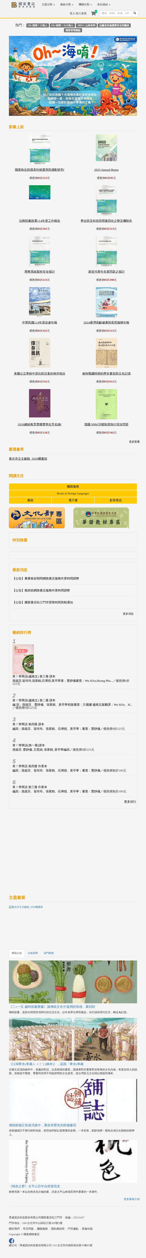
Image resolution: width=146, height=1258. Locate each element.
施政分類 (66, 4)
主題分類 (47, 4)
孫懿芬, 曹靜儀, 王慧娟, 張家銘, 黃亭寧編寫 (41, 722)
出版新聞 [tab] (33, 925)
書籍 (30, 473)
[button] (18, 64)
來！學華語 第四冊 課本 (28, 697)
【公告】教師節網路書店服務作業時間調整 (41, 563)
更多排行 (130, 774)
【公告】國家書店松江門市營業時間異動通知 (42, 575)
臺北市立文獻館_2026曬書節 (28, 431)
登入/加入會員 (78, 13)
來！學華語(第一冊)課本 (28, 718)
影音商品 (116, 473)
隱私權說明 (57, 1201)
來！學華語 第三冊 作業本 (29, 760)
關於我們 (14, 1201)
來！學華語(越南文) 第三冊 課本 (33, 649)
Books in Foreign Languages (73, 466)
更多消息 (128, 586)
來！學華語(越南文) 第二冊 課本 (33, 673)
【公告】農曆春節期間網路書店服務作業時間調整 (45, 551)
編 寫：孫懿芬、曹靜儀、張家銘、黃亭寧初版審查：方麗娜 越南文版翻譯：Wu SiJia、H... (72, 677)
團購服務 (73, 459)
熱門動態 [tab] (49, 925)
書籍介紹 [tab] (17, 925)
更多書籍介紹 (132, 1172)
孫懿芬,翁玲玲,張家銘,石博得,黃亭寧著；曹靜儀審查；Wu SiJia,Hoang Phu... (62, 653)
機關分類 (84, 4)
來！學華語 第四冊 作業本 (29, 739)
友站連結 (103, 4)
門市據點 (73, 1201)
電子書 (73, 473)
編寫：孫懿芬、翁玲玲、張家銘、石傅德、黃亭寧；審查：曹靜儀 (56, 701)
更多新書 (134, 414)
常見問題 (28, 1201)
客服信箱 (87, 1201)
